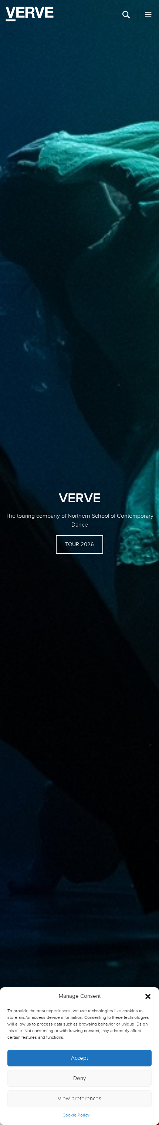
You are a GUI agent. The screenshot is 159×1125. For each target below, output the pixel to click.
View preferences (79, 1099)
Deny (79, 1078)
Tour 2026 (79, 544)
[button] (148, 996)
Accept (79, 1058)
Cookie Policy (75, 1115)
